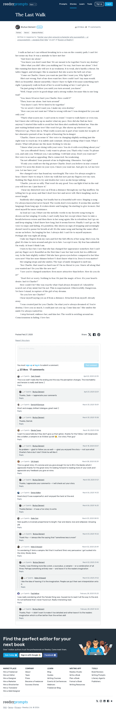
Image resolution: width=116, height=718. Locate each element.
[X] (97, 701)
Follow (39, 27)
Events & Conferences (56, 681)
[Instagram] (100, 701)
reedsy (15, 4)
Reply (19, 385)
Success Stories (32, 685)
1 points (27, 376)
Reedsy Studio (76, 672)
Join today (9, 655)
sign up (29, 365)
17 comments (94, 27)
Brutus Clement (38, 392)
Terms (10, 707)
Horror (26, 32)
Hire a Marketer (9, 681)
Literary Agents (98, 678)
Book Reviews (97, 672)
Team (27, 675)
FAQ (5, 707)
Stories (73, 4)
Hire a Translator (10, 688)
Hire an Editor (9, 675)
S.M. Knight (35, 462)
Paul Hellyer (35, 594)
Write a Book (75, 675)
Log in (108, 4)
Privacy (18, 707)
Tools (89, 4)
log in (37, 365)
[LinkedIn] (104, 701)
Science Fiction (37, 32)
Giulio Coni (34, 518)
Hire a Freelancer (10, 672)
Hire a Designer (9, 678)
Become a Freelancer (34, 681)
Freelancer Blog (54, 688)
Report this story (22, 340)
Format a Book (76, 681)
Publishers (96, 681)
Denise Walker (36, 493)
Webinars (51, 685)
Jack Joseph (35, 376)
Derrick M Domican (37, 405)
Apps (32, 4)
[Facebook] (108, 701)
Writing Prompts (98, 675)
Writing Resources (77, 685)
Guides (50, 675)
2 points (28, 534)
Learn (82, 4)
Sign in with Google (29, 655)
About (27, 672)
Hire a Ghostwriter (11, 685)
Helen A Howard (36, 547)
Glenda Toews (36, 430)
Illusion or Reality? (65, 40)
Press (27, 678)
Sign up (99, 4)
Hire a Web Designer (11, 691)
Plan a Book (74, 678)
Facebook (49, 655)
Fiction (18, 32)
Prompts (63, 4)
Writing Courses (54, 678)
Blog (49, 672)
